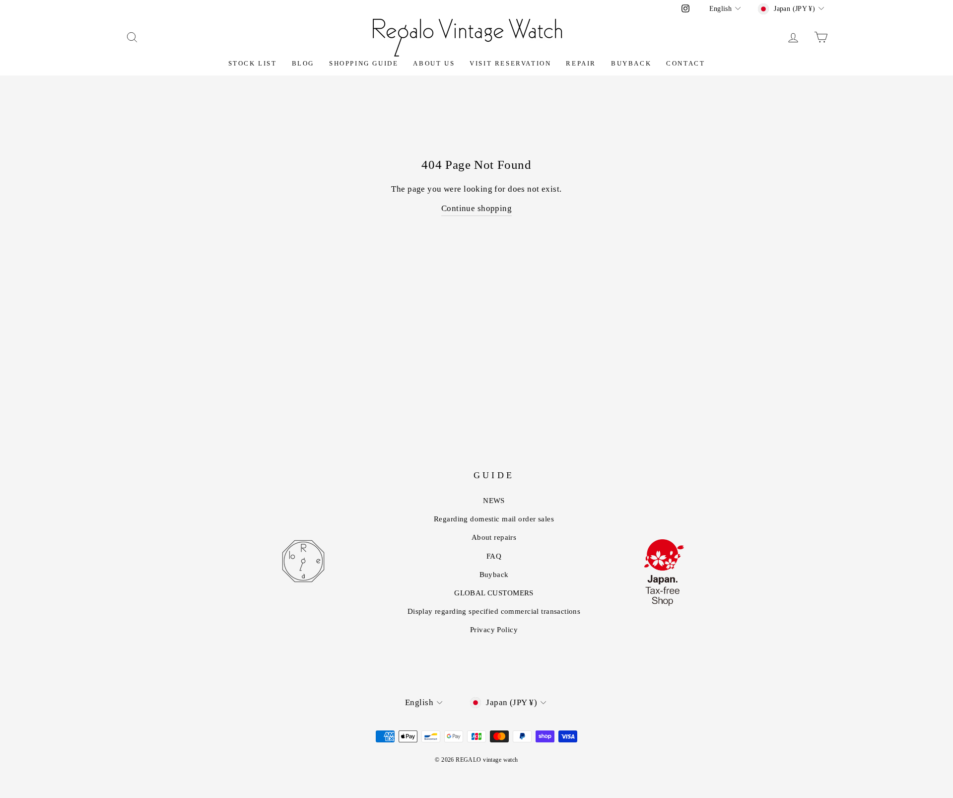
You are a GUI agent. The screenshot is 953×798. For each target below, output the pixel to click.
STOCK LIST (252, 63)
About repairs (494, 537)
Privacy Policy (494, 630)
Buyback (631, 63)
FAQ (493, 556)
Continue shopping (476, 208)
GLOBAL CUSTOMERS (494, 593)
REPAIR (581, 63)
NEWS (494, 501)
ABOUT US (434, 63)
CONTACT (685, 63)
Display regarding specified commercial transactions (494, 611)
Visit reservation (510, 63)
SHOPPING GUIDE (363, 63)
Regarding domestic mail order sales (494, 519)
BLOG (303, 63)
